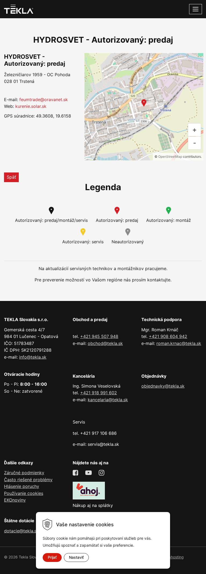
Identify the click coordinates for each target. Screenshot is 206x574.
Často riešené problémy (28, 479)
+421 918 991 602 (98, 392)
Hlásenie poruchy (21, 486)
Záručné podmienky (24, 472)
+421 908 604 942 (168, 336)
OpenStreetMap (170, 156)
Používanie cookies (23, 493)
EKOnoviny (15, 500)
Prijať (52, 557)
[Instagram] (102, 473)
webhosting (173, 557)
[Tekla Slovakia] (18, 8)
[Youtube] (89, 473)
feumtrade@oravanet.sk (43, 99)
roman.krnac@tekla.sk (178, 343)
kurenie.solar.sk (30, 106)
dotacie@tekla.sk (21, 530)
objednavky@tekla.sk (163, 386)
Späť (11, 177)
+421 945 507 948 (99, 336)
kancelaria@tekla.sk (108, 399)
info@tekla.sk (32, 357)
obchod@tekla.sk (105, 343)
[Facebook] (76, 473)
